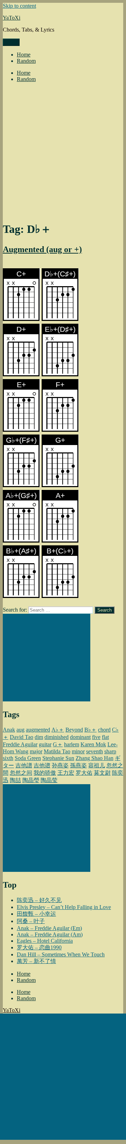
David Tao (21, 737)
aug (20, 730)
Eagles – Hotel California (45, 941)
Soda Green (28, 758)
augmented (38, 730)
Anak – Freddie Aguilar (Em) (49, 928)
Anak (9, 730)
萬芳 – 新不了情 (36, 961)
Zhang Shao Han (94, 758)
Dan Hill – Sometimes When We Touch (61, 954)
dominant (80, 737)
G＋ (58, 744)
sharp (110, 751)
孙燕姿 (60, 765)
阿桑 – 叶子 (31, 921)
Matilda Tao (57, 751)
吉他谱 (42, 765)
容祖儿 (96, 765)
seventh (94, 751)
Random (26, 61)
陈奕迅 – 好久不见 (39, 900)
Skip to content (19, 6)
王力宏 (65, 773)
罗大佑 (84, 773)
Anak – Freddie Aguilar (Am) (50, 934)
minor (78, 751)
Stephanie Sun (58, 758)
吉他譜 (23, 765)
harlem (71, 744)
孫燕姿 (78, 765)
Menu (11, 42)
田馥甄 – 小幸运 (36, 914)
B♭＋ (90, 730)
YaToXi (11, 18)
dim (39, 737)
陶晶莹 (49, 780)
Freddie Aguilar (20, 744)
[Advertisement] (63, 151)
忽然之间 (21, 773)
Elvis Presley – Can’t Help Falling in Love (64, 907)
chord (104, 730)
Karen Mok (93, 744)
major (36, 751)
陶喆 (15, 780)
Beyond (74, 730)
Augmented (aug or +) (42, 249)
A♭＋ (57, 730)
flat (105, 737)
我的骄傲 (45, 773)
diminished (56, 737)
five (96, 737)
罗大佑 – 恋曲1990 (39, 947)
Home (23, 55)
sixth (8, 758)
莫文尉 (102, 773)
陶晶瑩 (30, 780)
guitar (45, 744)
